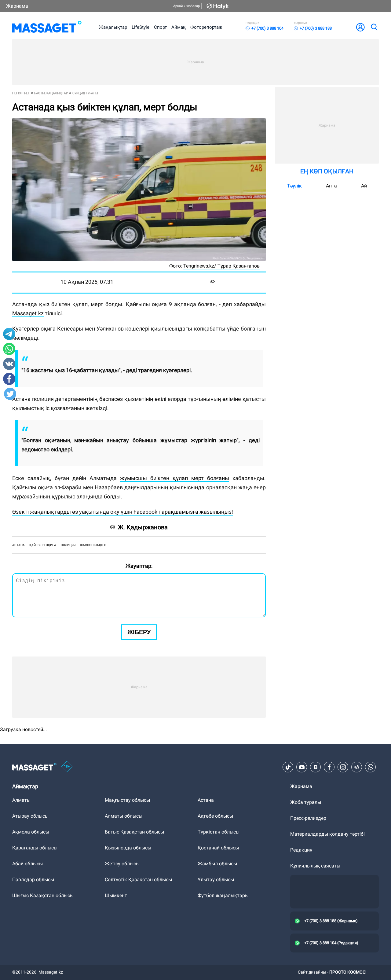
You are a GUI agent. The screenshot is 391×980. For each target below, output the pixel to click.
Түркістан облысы (218, 832)
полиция (68, 545)
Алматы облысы (123, 816)
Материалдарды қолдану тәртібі (327, 834)
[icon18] (67, 767)
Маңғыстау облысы (127, 800)
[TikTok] (288, 767)
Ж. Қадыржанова (143, 527)
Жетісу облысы (122, 864)
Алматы (21, 800)
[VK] (315, 767)
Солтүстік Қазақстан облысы (138, 879)
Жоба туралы (305, 802)
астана (18, 545)
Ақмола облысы (30, 832)
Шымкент (116, 895)
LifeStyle (140, 27)
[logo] (47, 27)
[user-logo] (360, 27)
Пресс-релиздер (308, 818)
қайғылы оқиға (42, 545)
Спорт (160, 27)
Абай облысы (27, 864)
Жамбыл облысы (217, 864)
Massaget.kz (28, 313)
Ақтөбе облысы (215, 816)
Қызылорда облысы (128, 848)
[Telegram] (357, 767)
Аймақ (178, 27)
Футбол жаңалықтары (223, 895)
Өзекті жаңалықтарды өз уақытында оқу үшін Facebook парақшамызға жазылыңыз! (122, 511)
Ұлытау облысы (216, 879)
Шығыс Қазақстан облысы (43, 895)
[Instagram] (343, 767)
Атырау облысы (30, 816)
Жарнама (17, 6)
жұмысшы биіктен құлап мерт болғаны (174, 478)
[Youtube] (302, 767)
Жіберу (139, 632)
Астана (206, 800)
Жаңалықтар (113, 27)
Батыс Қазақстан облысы (134, 832)
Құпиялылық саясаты (315, 866)
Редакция (301, 850)
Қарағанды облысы (34, 848)
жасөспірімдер (93, 545)
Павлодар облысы (33, 879)
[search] (374, 27)
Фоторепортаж (206, 27)
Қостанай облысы (218, 848)
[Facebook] (329, 767)
